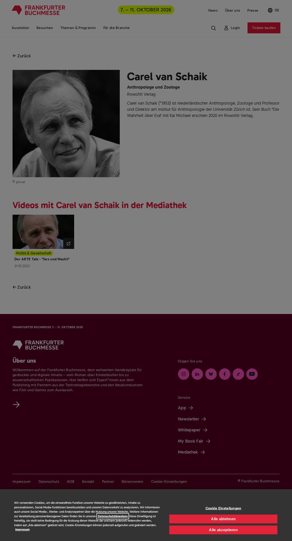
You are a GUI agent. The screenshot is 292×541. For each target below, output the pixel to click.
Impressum (22, 529)
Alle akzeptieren (223, 530)
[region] (146, 515)
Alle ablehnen (223, 519)
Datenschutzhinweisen (113, 516)
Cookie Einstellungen (223, 508)
